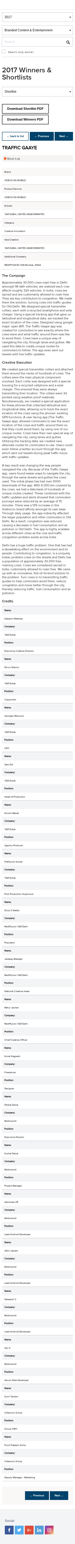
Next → (63, 136)
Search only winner (21, 52)
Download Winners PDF (25, 119)
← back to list (15, 136)
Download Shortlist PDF (25, 108)
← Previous (42, 136)
